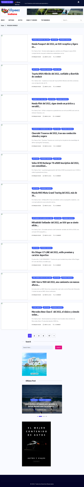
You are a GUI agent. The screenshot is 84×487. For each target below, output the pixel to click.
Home (2, 25)
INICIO (3, 20)
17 (49, 336)
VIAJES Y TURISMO (31, 20)
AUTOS (20, 20)
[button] (37, 416)
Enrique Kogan (37, 56)
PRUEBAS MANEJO (12, 25)
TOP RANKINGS (45, 20)
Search (59, 347)
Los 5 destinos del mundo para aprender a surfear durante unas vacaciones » (41, 405)
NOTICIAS (11, 20)
